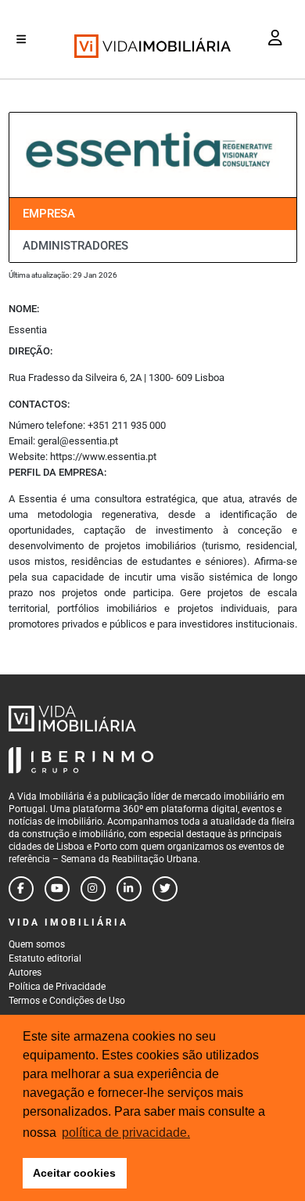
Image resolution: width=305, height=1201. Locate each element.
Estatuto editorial (45, 958)
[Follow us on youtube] (57, 888)
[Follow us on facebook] (21, 888)
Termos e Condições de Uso (67, 1000)
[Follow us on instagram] (93, 888)
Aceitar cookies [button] (74, 1173)
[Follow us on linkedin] (129, 888)
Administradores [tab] (75, 246)
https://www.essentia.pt (103, 456)
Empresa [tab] (49, 214)
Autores (25, 972)
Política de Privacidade (57, 986)
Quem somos (37, 944)
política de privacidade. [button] (126, 1132)
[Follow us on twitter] (165, 888)
